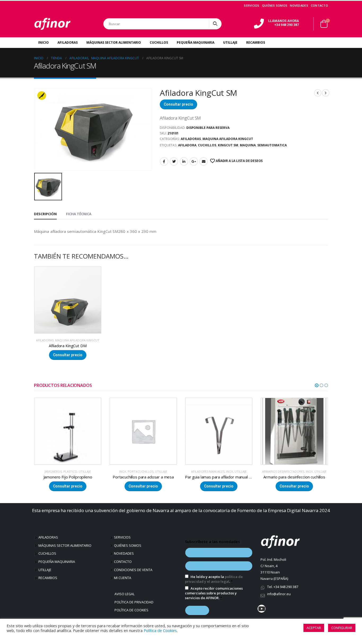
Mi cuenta (122, 578)
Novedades (299, 5)
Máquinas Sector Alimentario (113, 42)
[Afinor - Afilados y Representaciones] (52, 23)
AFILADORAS (191, 139)
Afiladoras (68, 42)
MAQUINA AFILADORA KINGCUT (227, 139)
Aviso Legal (125, 594)
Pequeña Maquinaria (195, 42)
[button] (316, 385)
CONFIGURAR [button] (341, 627)
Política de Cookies (132, 610)
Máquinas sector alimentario (64, 545)
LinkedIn (184, 161)
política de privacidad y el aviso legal (214, 579)
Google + (193, 161)
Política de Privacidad (134, 602)
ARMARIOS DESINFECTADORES (208, 471)
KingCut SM (228, 145)
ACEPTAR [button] (314, 627)
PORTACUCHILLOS (65, 471)
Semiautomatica (272, 145)
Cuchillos (159, 42)
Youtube (262, 609)
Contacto (319, 5)
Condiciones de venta (133, 570)
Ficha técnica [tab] (78, 213)
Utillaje (230, 42)
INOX (47, 471)
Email (203, 161)
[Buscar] (215, 24)
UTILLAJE (86, 471)
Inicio (43, 42)
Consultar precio (178, 104)
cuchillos (207, 145)
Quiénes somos (275, 5)
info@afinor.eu (279, 594)
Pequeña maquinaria (56, 561)
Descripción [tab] (45, 213)
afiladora (187, 145)
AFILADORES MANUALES (132, 471)
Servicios (251, 5)
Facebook (164, 161)
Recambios (255, 42)
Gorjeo (174, 161)
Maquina (248, 145)
